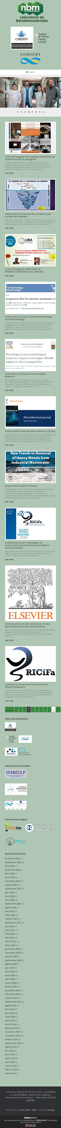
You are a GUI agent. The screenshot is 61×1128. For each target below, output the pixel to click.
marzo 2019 (10, 1024)
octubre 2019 (11, 998)
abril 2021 (9, 938)
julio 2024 (9, 873)
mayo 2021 (10, 934)
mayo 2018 (10, 1058)
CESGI (22, 1110)
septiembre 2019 (13, 1002)
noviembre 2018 (12, 1036)
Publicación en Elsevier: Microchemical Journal (30, 431)
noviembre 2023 (12, 881)
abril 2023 (9, 900)
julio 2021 (9, 926)
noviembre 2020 (12, 953)
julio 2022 (9, 911)
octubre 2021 (11, 919)
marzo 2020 (10, 983)
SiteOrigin (51, 1110)
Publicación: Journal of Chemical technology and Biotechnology (28, 318)
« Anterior (9, 709)
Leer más (9, 173)
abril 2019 (9, 1020)
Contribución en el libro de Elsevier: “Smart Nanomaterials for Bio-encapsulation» (27, 625)
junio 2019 (10, 1013)
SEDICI (34, 1110)
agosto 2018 (10, 1047)
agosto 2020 (10, 964)
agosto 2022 (10, 907)
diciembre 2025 (12, 858)
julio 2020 (9, 968)
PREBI (28, 1110)
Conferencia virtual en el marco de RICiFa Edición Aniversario (26, 686)
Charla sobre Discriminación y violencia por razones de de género (28, 215)
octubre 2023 (11, 885)
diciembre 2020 (12, 949)
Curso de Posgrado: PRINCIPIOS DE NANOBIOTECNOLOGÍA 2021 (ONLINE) (24, 270)
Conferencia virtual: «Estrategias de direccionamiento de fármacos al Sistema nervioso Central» (27, 545)
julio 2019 (9, 1009)
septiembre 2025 (13, 862)
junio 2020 (10, 971)
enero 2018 (10, 1073)
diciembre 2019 (12, 990)
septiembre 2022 (13, 904)
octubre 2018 (11, 1039)
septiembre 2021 (13, 923)
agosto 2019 (10, 1005)
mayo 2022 (10, 915)
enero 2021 (10, 945)
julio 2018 (9, 1051)
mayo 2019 (10, 1017)
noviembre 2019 (12, 994)
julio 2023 (9, 892)
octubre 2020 (11, 956)
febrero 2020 (11, 987)
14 (58, 709)
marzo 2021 (10, 941)
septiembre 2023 (13, 889)
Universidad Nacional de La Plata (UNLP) (38, 1121)
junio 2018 (10, 1054)
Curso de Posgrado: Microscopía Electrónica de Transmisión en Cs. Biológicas (30, 158)
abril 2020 (9, 979)
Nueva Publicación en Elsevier (21, 486)
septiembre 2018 (13, 1043)
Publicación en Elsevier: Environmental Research (25, 375)
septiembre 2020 (13, 960)
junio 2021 (10, 930)
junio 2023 (10, 896)
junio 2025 (10, 866)
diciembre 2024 (12, 870)
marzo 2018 (10, 1066)
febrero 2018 (11, 1069)
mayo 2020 (10, 975)
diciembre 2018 (12, 1032)
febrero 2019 (11, 1028)
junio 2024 (10, 877)
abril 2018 (9, 1062)
